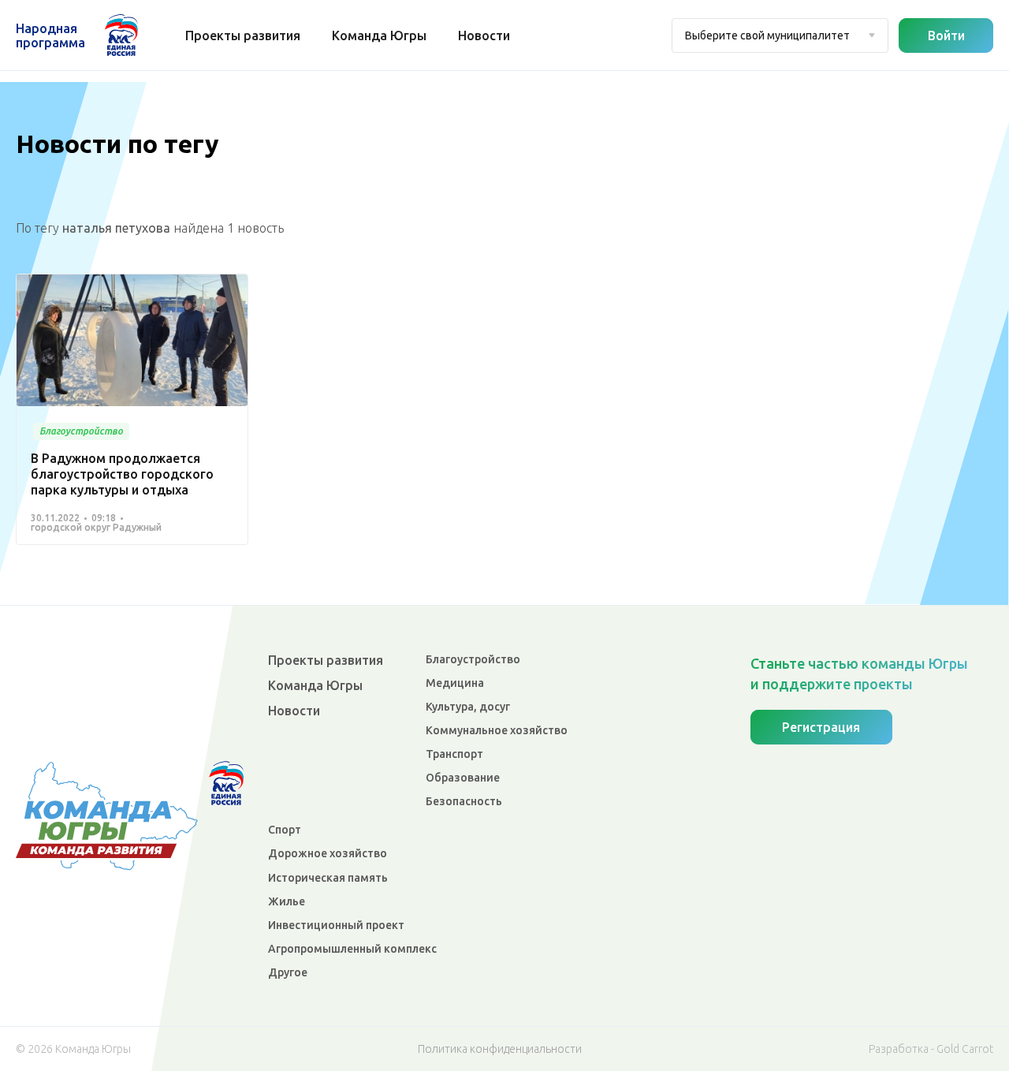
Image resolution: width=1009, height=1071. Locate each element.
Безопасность (464, 801)
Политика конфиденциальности (500, 1049)
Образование (463, 777)
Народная (50, 35)
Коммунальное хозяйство (497, 730)
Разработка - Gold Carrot (931, 1049)
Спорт (284, 829)
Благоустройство (473, 659)
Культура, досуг (468, 706)
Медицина (455, 683)
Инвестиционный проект (336, 925)
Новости (484, 35)
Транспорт (454, 754)
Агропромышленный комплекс (352, 948)
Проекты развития (242, 35)
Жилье (286, 901)
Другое (287, 972)
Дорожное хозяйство (327, 853)
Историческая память (328, 877)
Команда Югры (379, 35)
